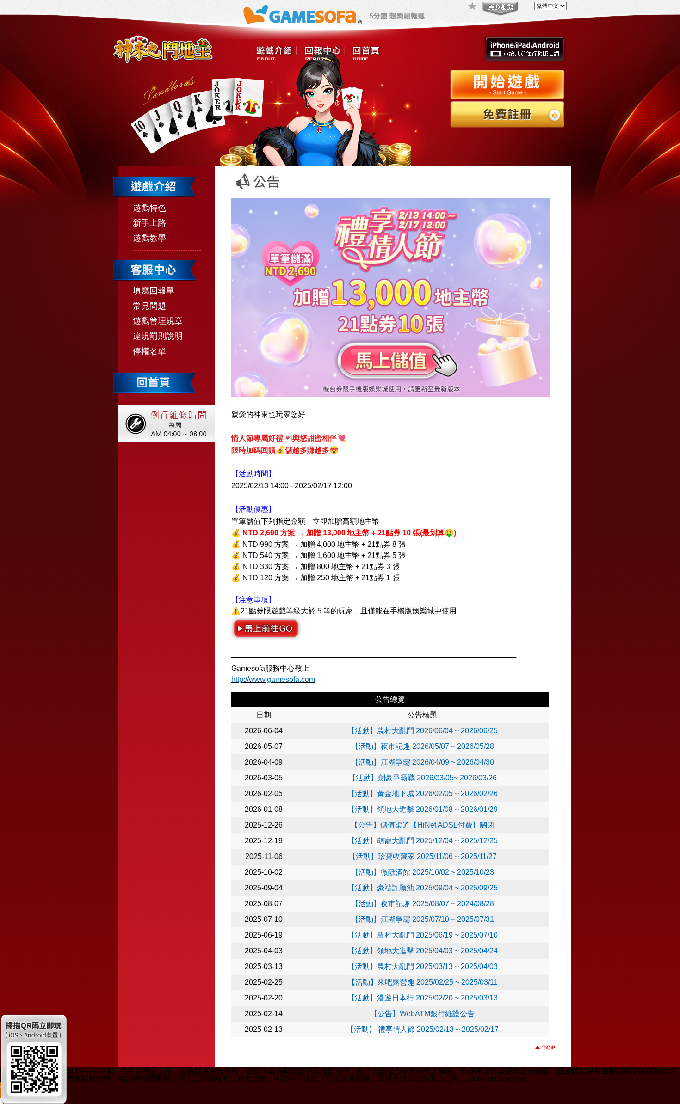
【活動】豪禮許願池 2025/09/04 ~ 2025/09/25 (422, 888)
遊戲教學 (149, 238)
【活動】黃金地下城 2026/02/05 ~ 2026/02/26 (422, 793)
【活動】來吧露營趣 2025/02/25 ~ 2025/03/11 (422, 982)
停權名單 (149, 351)
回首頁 (366, 53)
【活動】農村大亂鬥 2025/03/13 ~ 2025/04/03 (422, 966)
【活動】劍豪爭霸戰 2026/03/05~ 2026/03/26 (422, 778)
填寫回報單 (153, 290)
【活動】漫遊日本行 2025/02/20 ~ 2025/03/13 (422, 998)
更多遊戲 (499, 9)
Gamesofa (302, 14)
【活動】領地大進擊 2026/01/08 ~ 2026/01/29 (422, 809)
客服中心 (324, 53)
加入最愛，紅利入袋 (472, 7)
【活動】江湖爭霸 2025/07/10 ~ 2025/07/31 (422, 919)
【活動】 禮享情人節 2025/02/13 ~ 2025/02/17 (422, 1029)
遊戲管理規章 (158, 320)
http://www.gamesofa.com (273, 679)
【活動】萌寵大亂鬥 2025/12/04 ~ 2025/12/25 (422, 841)
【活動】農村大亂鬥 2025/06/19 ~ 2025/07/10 (422, 935)
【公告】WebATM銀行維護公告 (422, 1014)
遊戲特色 (149, 208)
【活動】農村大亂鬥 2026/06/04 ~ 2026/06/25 (422, 731)
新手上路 (149, 222)
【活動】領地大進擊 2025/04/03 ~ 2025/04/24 (422, 951)
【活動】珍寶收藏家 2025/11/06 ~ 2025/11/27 (422, 856)
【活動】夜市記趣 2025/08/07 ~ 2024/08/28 (422, 904)
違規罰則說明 (158, 336)
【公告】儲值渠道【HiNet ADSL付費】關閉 (423, 825)
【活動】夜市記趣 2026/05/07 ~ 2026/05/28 (422, 746)
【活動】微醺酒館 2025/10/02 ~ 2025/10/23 (422, 872)
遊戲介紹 (276, 53)
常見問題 (149, 306)
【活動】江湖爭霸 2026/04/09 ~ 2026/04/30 (422, 762)
